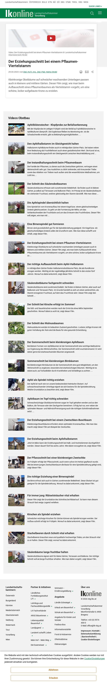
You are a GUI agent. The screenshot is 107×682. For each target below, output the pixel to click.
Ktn (50, 2)
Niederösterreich (13, 610)
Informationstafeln (63, 629)
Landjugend (36, 628)
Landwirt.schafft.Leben (41, 632)
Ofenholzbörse (61, 639)
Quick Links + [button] (95, 6)
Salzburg (9, 620)
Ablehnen (53, 670)
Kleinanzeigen (61, 644)
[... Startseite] (32, 13)
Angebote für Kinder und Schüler (65, 618)
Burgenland (11, 600)
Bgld (44, 2)
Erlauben (53, 678)
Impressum (86, 631)
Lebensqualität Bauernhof (37, 621)
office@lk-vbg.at (94, 626)
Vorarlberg (10, 635)
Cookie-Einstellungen (90, 639)
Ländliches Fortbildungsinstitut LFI (39, 596)
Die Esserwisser (38, 645)
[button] (100, 13)
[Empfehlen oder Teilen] (92, 72)
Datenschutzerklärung (91, 634)
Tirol (74, 2)
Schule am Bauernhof (64, 612)
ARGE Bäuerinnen (38, 615)
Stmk (68, 2)
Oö (58, 2)
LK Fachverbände (38, 611)
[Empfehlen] (86, 72)
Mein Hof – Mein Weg (40, 640)
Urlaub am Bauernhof (64, 607)
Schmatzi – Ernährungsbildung (63, 589)
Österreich (35, 2)
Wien (85, 2)
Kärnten (9, 605)
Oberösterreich (12, 615)
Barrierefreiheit (89, 637)
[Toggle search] (92, 13)
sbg (63, 2)
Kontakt (95, 631)
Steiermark (10, 625)
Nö (54, 2)
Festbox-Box (60, 624)
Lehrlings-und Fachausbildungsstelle (40, 604)
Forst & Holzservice (63, 634)
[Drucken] (81, 72)
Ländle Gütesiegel (62, 602)
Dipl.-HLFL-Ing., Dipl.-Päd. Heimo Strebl (40, 72)
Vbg (80, 2)
